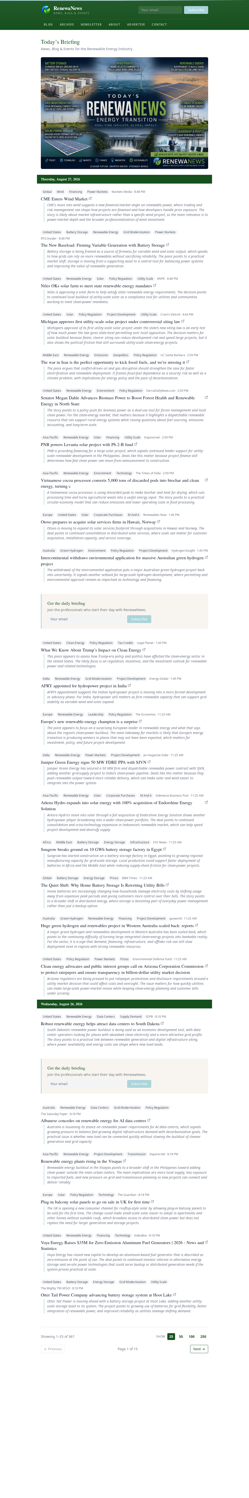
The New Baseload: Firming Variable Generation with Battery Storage (103, 245)
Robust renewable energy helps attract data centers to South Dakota (100, 1023)
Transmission (137, 1154)
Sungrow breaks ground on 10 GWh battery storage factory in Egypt (101, 849)
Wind (60, 192)
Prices (114, 878)
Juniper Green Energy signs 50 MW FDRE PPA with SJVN (93, 762)
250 (203, 1336)
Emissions (101, 355)
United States (52, 232)
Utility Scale (145, 279)
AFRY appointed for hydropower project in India (84, 686)
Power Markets (97, 192)
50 (181, 1336)
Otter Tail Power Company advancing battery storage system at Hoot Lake (106, 1295)
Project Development (121, 314)
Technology (124, 473)
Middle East (51, 355)
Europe (48, 515)
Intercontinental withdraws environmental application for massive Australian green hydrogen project (122, 561)
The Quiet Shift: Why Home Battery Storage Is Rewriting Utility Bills (103, 885)
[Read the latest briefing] (124, 113)
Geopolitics (120, 355)
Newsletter (91, 24)
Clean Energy (75, 643)
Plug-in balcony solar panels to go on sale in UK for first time (95, 1202)
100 (192, 1336)
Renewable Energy (105, 232)
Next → (199, 1349)
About (114, 24)
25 (171, 1336)
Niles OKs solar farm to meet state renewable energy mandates (96, 285)
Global (47, 192)
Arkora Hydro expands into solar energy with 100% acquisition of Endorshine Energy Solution (116, 805)
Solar (100, 279)
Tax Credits (125, 643)
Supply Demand (131, 1016)
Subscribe (196, 10)
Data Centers (106, 1016)
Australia (49, 551)
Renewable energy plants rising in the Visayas (81, 1161)
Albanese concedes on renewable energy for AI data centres (93, 1120)
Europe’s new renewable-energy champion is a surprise (89, 721)
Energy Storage (114, 842)
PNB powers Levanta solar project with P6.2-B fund (87, 444)
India (46, 679)
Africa (47, 842)
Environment (105, 391)
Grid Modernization (137, 232)
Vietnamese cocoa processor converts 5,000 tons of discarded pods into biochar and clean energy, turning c (120, 483)
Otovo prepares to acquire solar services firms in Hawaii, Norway (98, 522)
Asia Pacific (50, 437)
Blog (48, 24)
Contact (159, 24)
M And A (133, 515)
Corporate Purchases (108, 515)
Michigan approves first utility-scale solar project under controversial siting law (110, 321)
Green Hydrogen (71, 551)
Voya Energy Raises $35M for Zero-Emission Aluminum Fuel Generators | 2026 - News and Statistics (122, 1245)
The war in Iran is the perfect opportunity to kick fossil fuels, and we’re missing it (113, 362)
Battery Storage (77, 232)
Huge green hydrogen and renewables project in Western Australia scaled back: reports (117, 925)
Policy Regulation (120, 279)
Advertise (136, 24)
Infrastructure (139, 842)
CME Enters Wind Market (64, 199)
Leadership (95, 714)
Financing (75, 192)
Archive (67, 24)
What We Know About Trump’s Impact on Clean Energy (91, 650)
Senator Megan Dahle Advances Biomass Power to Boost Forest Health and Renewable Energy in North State (118, 401)
